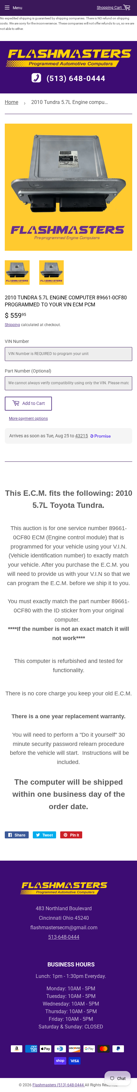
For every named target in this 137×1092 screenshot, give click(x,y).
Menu (17, 8)
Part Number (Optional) (28, 370)
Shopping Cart (110, 7)
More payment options (28, 418)
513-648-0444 (63, 937)
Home (11, 102)
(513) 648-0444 (76, 78)
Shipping (12, 325)
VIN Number (17, 341)
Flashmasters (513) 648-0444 (58, 1085)
